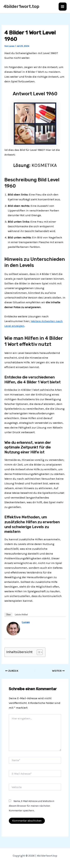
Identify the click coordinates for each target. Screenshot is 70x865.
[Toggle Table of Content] (38, 652)
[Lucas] (13, 628)
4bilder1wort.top (21, 6)
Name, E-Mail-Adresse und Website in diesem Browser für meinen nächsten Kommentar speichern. (31, 806)
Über (8, 614)
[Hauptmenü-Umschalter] (63, 7)
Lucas (26, 622)
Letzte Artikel (21, 614)
